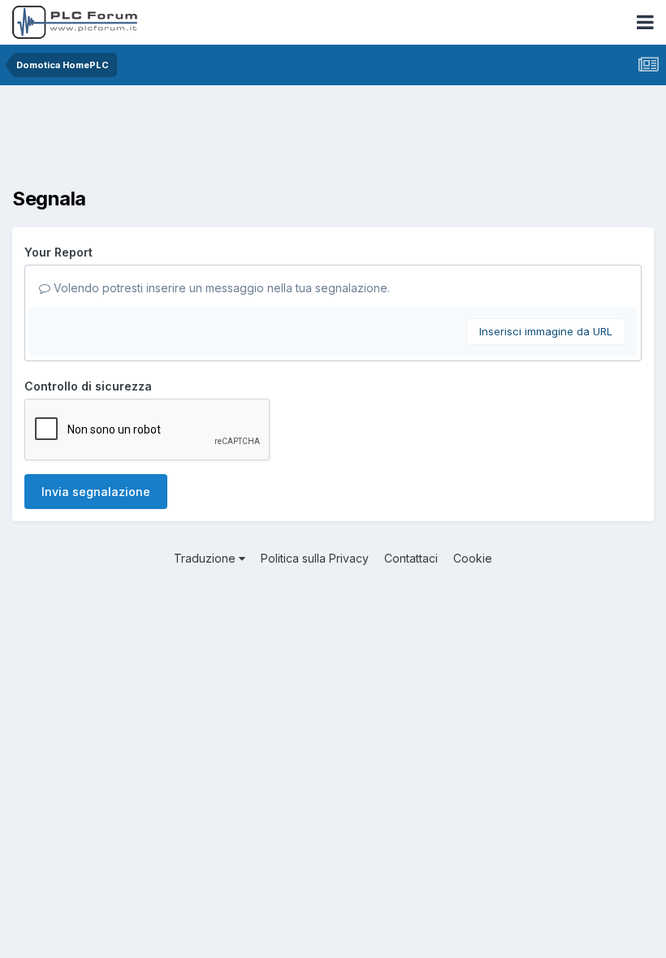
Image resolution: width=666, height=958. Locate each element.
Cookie (472, 558)
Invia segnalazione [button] (95, 491)
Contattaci (411, 558)
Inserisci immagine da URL (545, 331)
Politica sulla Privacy (315, 558)
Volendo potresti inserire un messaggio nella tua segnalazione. (220, 288)
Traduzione (206, 558)
